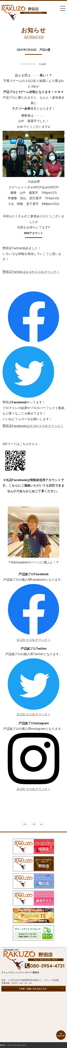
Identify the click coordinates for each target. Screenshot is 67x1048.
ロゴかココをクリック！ (33, 640)
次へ (42, 824)
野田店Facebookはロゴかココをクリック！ (33, 426)
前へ (25, 824)
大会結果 (42, 64)
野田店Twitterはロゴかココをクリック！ (31, 272)
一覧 (33, 824)
